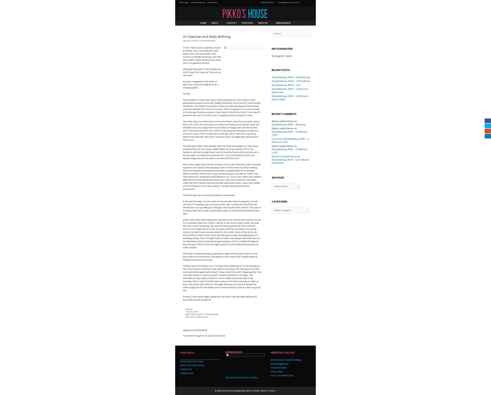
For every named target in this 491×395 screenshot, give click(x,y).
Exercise (189, 309)
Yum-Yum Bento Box (282, 375)
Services (263, 23)
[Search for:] (291, 33)
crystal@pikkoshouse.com (289, 2)
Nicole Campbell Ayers (284, 156)
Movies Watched (198, 2)
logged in (200, 335)
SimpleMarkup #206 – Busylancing (291, 77)
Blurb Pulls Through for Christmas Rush (202, 314)
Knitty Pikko (277, 371)
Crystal (276, 139)
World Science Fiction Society (241, 377)
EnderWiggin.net (280, 363)
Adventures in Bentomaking (286, 359)
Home (203, 23)
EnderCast (186, 369)
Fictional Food (278, 367)
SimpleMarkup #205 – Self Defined (291, 81)
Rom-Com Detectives (192, 365)
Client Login (183, 2)
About (214, 23)
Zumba (190, 124)
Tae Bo (233, 176)
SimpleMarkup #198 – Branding (289, 124)
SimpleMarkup (283, 23)
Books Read (212, 2)
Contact (231, 23)
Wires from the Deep (191, 361)
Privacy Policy (268, 390)
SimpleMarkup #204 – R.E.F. (286, 85)
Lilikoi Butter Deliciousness (197, 317)
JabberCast (186, 373)
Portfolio (247, 23)
